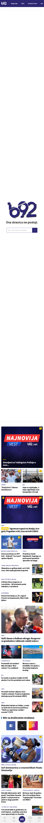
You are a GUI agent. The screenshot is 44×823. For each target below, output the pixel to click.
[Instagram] (33, 725)
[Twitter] (22, 725)
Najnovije (14, 3)
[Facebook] (10, 725)
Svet (4, 459)
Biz (24, 485)
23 (41, 579)
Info (2, 525)
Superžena (5, 593)
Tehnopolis (5, 661)
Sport (3, 485)
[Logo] (4, 3)
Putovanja (27, 661)
